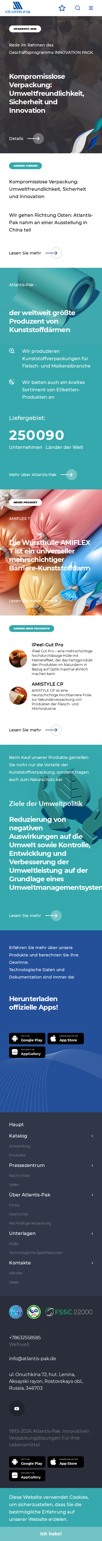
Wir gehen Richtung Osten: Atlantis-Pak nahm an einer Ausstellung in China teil (51, 223)
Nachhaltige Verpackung (30, 1223)
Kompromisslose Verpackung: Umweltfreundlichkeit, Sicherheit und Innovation (47, 189)
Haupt (16, 1124)
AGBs (13, 1243)
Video (14, 1185)
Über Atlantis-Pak (29, 1195)
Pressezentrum (27, 1165)
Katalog (18, 1136)
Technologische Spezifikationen (36, 1253)
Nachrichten (19, 1175)
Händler (16, 1273)
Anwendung (19, 1146)
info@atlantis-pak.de (32, 1358)
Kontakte (20, 1263)
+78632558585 (25, 1337)
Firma (14, 1205)
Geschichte (18, 1214)
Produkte (17, 1155)
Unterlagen (22, 1233)
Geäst (14, 1282)
